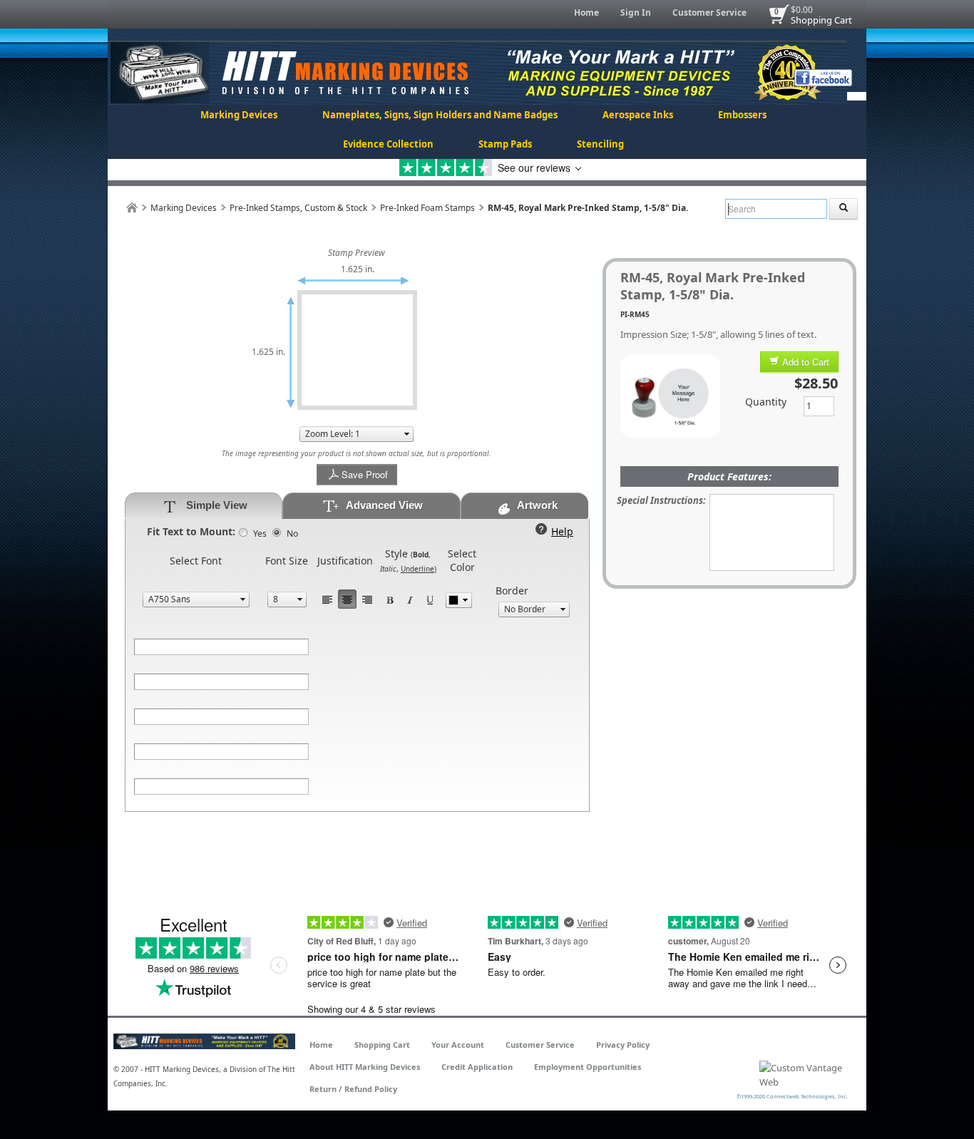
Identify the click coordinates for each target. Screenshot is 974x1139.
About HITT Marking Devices (364, 1066)
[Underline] (430, 599)
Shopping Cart (821, 20)
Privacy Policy (623, 1044)
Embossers (742, 114)
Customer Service (709, 12)
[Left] (327, 599)
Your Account (457, 1044)
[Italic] (410, 599)
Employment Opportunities (587, 1066)
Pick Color (459, 600)
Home (586, 12)
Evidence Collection (388, 144)
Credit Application (477, 1066)
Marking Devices (238, 114)
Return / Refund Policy (353, 1088)
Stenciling (600, 144)
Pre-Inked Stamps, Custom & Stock (298, 208)
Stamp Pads (505, 144)
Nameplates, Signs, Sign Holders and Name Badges (440, 114)
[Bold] (390, 599)
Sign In (635, 12)
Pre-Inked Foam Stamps (427, 208)
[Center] (347, 599)
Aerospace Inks (638, 114)
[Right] (367, 599)
